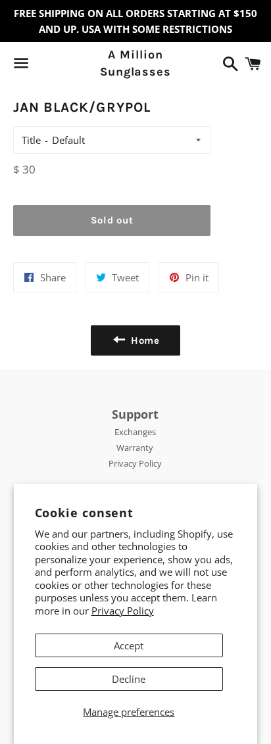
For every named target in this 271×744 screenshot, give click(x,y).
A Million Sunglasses (135, 62)
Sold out (112, 220)
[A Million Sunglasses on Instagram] (68, 65)
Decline (128, 679)
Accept (128, 645)
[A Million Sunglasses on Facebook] (44, 65)
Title (31, 140)
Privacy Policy (122, 610)
